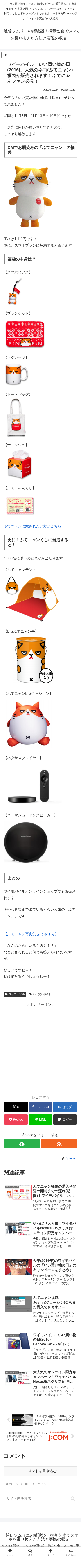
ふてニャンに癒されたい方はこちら (32, 526)
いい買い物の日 (42, 994)
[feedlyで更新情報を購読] (22, 1143)
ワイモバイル (17, 994)
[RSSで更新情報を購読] (59, 1143)
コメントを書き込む (40, 1471)
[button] (65, 1119)
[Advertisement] (40, 1048)
